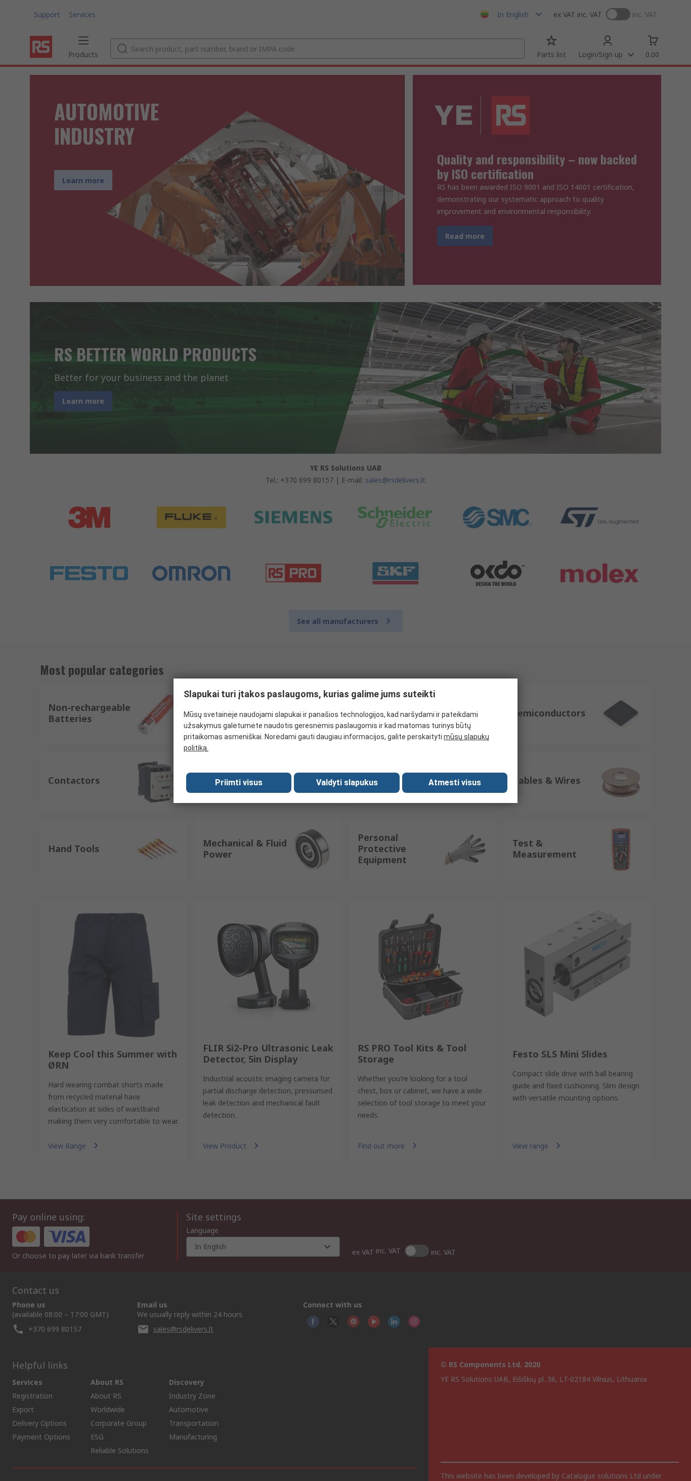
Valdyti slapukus (347, 782)
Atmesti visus (454, 782)
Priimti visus (239, 782)
